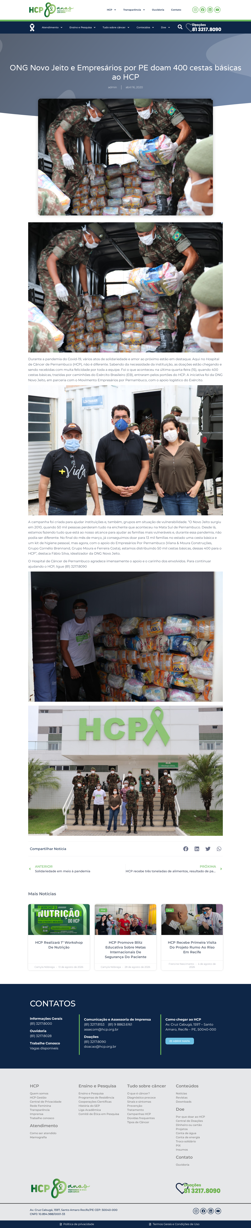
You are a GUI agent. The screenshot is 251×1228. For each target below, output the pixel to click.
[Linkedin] (210, 10)
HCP (109, 9)
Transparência (132, 9)
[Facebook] (203, 10)
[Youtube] (217, 10)
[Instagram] (195, 10)
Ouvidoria (158, 9)
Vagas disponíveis (44, 1048)
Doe (163, 27)
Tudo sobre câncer (114, 27)
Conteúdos (143, 27)
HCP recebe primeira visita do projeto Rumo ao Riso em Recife (192, 947)
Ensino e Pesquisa (80, 27)
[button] (186, 849)
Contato (176, 9)
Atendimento (50, 27)
